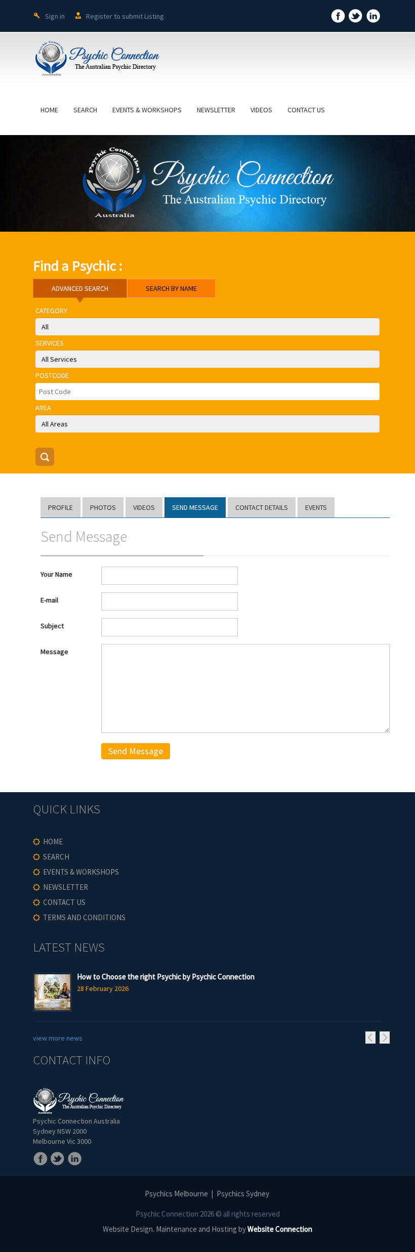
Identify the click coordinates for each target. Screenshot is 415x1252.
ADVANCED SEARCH (80, 288)
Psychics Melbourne (176, 1193)
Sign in (55, 16)
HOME (49, 109)
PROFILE (60, 507)
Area (43, 407)
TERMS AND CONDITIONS (84, 917)
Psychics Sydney (243, 1193)
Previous (370, 1037)
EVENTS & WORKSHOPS (147, 109)
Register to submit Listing (125, 16)
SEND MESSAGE (195, 507)
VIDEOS (261, 109)
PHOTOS (103, 507)
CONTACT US (306, 109)
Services (49, 343)
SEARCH (85, 109)
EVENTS (316, 507)
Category (51, 310)
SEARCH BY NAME (171, 288)
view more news (57, 1038)
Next (385, 1037)
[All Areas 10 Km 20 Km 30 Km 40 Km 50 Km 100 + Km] (207, 424)
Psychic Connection (167, 1214)
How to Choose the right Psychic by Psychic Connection (166, 976)
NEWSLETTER (216, 109)
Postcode (52, 375)
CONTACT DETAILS (261, 507)
